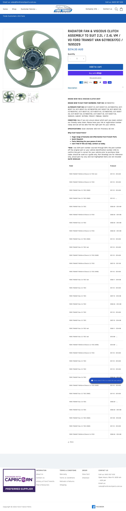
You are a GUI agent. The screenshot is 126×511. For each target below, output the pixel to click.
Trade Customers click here (14, 16)
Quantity (71, 54)
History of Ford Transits (45, 481)
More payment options (95, 78)
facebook (98, 507)
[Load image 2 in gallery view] (20, 96)
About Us (39, 474)
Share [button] (72, 442)
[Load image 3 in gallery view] (33, 96)
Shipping (63, 485)
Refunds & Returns (67, 481)
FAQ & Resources (42, 485)
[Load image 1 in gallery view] (8, 96)
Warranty (63, 474)
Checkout (85, 478)
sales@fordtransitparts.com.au (23, 2)
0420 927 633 (117, 2)
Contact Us (40, 478)
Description (72, 88)
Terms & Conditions (67, 478)
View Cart (86, 474)
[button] (29, 9)
